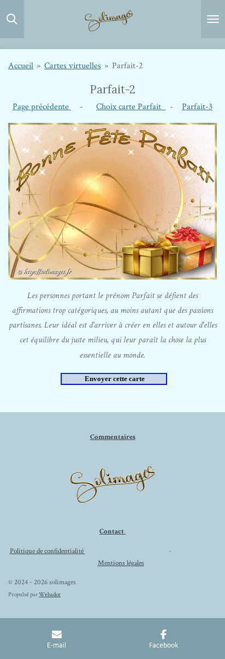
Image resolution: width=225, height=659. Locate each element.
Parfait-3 (197, 106)
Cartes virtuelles (72, 66)
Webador (50, 594)
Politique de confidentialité (47, 551)
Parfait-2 (127, 66)
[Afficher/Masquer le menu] (213, 19)
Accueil (20, 66)
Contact (112, 531)
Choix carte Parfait (130, 106)
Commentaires (112, 437)
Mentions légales (121, 563)
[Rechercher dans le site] (12, 19)
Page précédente (42, 106)
